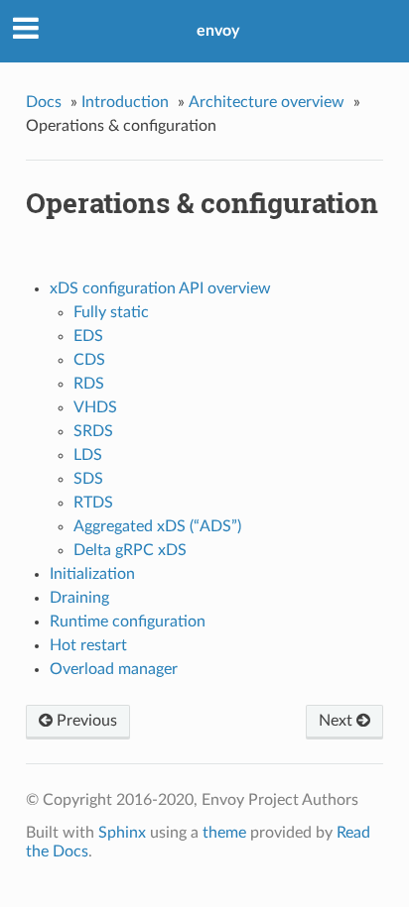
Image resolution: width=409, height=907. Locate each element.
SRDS (93, 431)
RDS (88, 384)
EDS (88, 336)
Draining (79, 598)
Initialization (92, 574)
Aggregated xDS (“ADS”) (157, 526)
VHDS (95, 407)
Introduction (125, 102)
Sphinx (122, 833)
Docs (44, 102)
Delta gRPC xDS (130, 550)
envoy (218, 31)
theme (224, 833)
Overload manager (114, 669)
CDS (89, 360)
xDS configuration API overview (160, 288)
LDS (87, 455)
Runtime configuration (127, 621)
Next (337, 721)
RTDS (93, 502)
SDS (88, 479)
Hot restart (88, 645)
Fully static (111, 312)
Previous (85, 721)
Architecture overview (266, 102)
